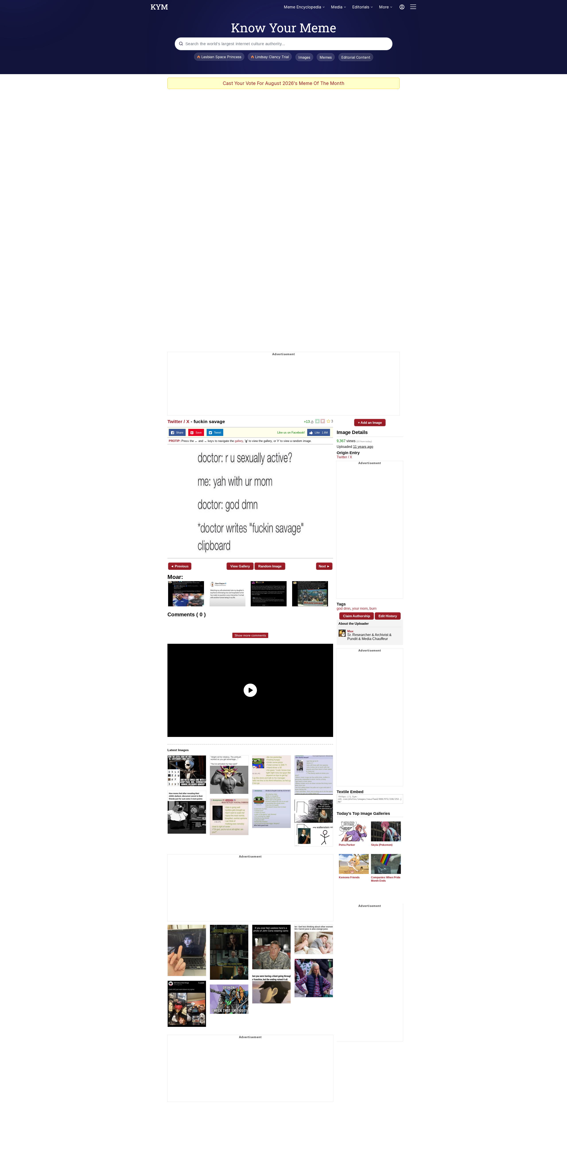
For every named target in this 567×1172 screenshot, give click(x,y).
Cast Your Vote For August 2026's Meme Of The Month (283, 83)
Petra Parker (347, 844)
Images (304, 57)
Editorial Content (355, 57)
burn (373, 608)
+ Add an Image (370, 422)
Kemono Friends (349, 877)
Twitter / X (178, 421)
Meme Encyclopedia (302, 7)
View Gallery (240, 566)
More (384, 7)
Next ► (324, 566)
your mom (360, 608)
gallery (239, 441)
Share (178, 432)
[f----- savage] (250, 501)
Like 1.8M (320, 432)
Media (337, 7)
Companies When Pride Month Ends (385, 879)
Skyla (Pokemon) (381, 844)
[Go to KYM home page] (159, 8)
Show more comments (250, 635)
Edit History (388, 616)
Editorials (360, 7)
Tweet (216, 432)
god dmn (343, 608)
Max (350, 631)
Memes (326, 57)
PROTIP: (175, 441)
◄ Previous (179, 566)
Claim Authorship (356, 616)
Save (198, 432)
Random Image (270, 566)
